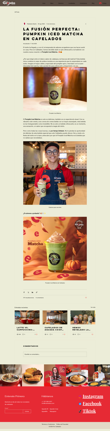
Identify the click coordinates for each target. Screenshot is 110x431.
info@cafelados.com (48, 403)
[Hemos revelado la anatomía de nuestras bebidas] (82, 317)
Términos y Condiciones (48, 424)
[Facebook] (80, 404)
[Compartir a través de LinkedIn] (32, 292)
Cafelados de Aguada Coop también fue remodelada (54, 329)
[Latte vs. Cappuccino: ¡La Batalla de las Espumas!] (27, 317)
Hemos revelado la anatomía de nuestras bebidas (81, 329)
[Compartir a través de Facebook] (24, 292)
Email (6, 408)
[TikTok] (80, 411)
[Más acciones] (86, 24)
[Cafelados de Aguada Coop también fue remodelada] (55, 317)
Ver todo (93, 307)
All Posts (17, 12)
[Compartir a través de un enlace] (36, 292)
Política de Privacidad (62, 424)
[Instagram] (80, 396)
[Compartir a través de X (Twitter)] (28, 292)
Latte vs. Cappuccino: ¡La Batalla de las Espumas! (26, 329)
